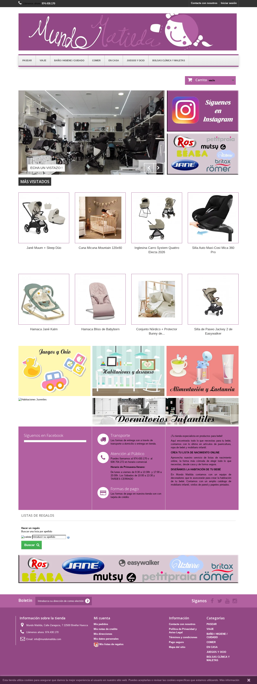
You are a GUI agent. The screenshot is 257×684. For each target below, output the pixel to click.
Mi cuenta (102, 618)
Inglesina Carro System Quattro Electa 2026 (157, 250)
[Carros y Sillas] (91, 132)
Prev (149, 168)
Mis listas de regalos (111, 644)
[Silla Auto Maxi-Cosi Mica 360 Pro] (213, 217)
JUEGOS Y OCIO (216, 652)
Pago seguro (176, 642)
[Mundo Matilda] (128, 30)
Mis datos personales (106, 638)
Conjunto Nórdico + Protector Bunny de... (156, 331)
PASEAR (212, 624)
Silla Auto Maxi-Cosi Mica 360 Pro (213, 250)
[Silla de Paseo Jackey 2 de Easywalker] (213, 299)
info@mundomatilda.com (47, 639)
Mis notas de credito (105, 629)
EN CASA (212, 647)
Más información (229, 680)
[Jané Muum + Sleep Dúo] (43, 217)
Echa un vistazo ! (46, 168)
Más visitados (34, 181)
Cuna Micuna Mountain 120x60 (100, 248)
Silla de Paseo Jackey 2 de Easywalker (213, 331)
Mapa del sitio (177, 647)
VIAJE (210, 629)
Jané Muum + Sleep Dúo (44, 248)
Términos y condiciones (183, 637)
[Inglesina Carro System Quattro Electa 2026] (156, 217)
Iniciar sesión (229, 3)
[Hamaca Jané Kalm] (43, 299)
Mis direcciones (103, 633)
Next (158, 168)
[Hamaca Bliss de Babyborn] (100, 299)
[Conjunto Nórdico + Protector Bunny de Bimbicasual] (156, 299)
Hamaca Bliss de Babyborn (100, 329)
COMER (211, 642)
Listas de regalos (37, 515)
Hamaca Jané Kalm (44, 329)
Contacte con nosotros (204, 3)
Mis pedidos (101, 624)
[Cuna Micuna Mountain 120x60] (100, 217)
